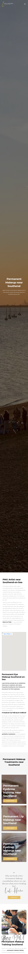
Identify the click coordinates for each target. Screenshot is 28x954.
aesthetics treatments (8, 734)
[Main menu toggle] (25, 4)
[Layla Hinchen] (7, 4)
